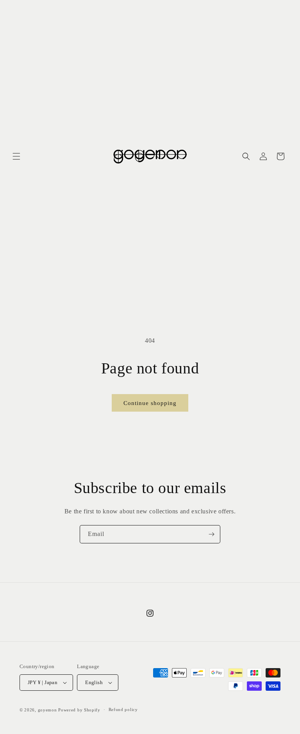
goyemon (47, 709)
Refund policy (123, 709)
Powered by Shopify (79, 709)
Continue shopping (150, 403)
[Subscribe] (211, 534)
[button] (16, 156)
